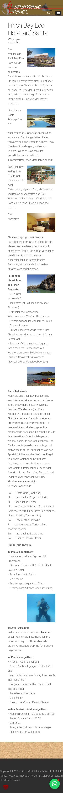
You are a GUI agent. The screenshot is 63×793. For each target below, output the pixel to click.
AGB (45, 770)
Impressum (56, 770)
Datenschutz (34, 770)
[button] (6, 787)
